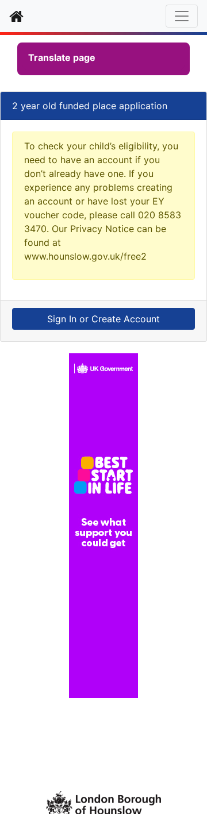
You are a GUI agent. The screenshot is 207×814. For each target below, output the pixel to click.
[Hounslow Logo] (103, 802)
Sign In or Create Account (103, 319)
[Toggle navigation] (182, 16)
